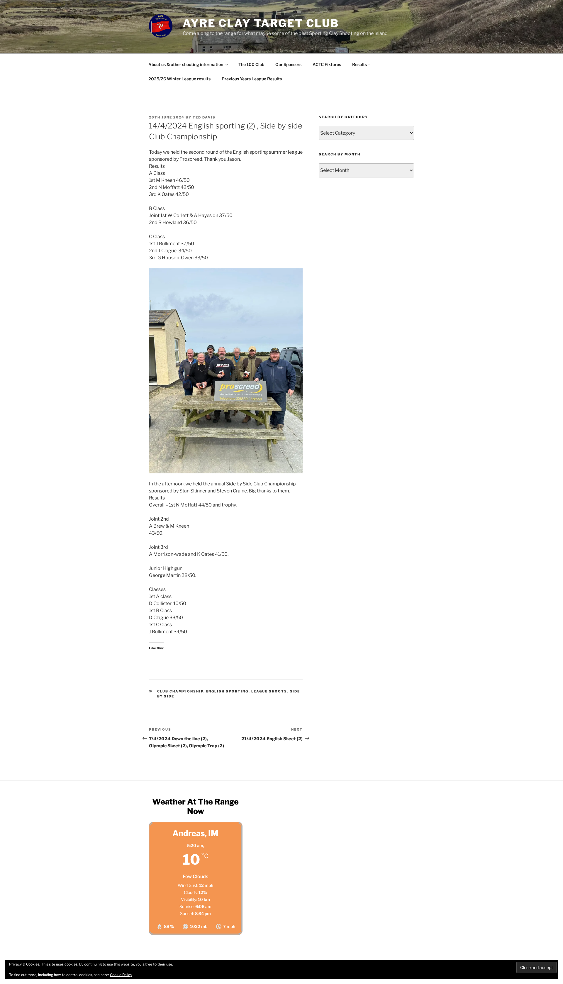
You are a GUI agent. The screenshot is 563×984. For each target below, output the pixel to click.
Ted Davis (204, 117)
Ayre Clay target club (261, 23)
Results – (361, 64)
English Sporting (227, 691)
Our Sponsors (288, 64)
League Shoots (269, 691)
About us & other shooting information (185, 64)
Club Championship (180, 691)
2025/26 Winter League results (179, 78)
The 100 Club (251, 64)
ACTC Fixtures (327, 64)
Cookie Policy (121, 975)
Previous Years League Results (252, 78)
